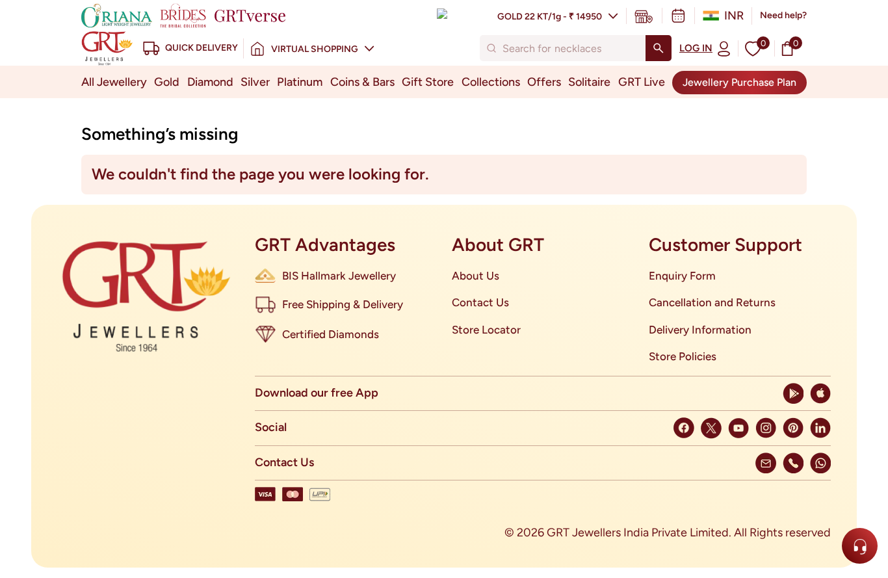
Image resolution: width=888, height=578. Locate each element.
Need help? (783, 15)
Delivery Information (700, 329)
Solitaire (589, 82)
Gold (166, 82)
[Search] (659, 48)
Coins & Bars (362, 82)
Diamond (210, 82)
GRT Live (641, 82)
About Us (475, 275)
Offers (544, 82)
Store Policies (682, 356)
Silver (255, 82)
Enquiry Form (682, 275)
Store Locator (486, 329)
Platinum (299, 82)
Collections (491, 82)
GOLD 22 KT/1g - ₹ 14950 (549, 16)
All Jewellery (114, 82)
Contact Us (480, 302)
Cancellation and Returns (712, 302)
